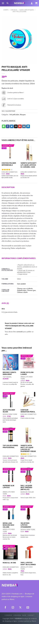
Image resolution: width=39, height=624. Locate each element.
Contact (31, 615)
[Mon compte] (32, 3)
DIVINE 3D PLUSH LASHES (27, 373)
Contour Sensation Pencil (28, 411)
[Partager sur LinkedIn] (28, 126)
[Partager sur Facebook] (8, 126)
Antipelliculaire (21, 290)
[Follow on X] (20, 607)
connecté (19, 332)
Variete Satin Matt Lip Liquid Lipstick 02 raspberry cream (28, 448)
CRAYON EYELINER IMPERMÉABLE (9, 164)
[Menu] (3, 3)
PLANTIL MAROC (9, 121)
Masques (23, 114)
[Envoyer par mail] (16, 126)
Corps (5, 10)
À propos (8, 615)
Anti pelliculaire (19, 11)
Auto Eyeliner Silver (9, 411)
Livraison (17, 615)
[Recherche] (7, 3)
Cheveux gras (31, 290)
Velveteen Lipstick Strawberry (26, 525)
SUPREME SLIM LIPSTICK (8, 486)
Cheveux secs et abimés (25, 288)
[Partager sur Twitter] (12, 126)
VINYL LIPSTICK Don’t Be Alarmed (28, 563)
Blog (24, 615)
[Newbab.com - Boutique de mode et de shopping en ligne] (19, 3)
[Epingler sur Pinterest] (20, 126)
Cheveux (14, 10)
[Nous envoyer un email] (28, 607)
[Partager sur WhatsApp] (4, 126)
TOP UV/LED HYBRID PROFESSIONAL (10, 446)
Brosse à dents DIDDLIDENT (9, 373)
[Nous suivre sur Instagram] (13, 607)
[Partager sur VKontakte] (24, 126)
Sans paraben (21, 284)
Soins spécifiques (26, 10)
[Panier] (36, 3)
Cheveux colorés (22, 292)
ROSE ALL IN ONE (9, 563)
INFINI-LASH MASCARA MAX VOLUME (8, 525)
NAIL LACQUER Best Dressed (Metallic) (26, 487)
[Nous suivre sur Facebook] (5, 607)
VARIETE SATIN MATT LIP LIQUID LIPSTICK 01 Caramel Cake (29, 165)
